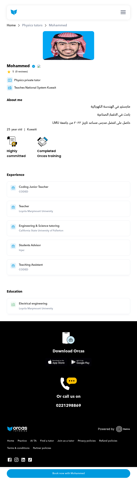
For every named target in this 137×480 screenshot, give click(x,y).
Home (11, 25)
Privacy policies (87, 441)
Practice (22, 441)
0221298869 (68, 405)
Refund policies (108, 441)
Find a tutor (47, 441)
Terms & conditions (18, 448)
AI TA (33, 441)
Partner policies (42, 448)
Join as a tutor (65, 441)
